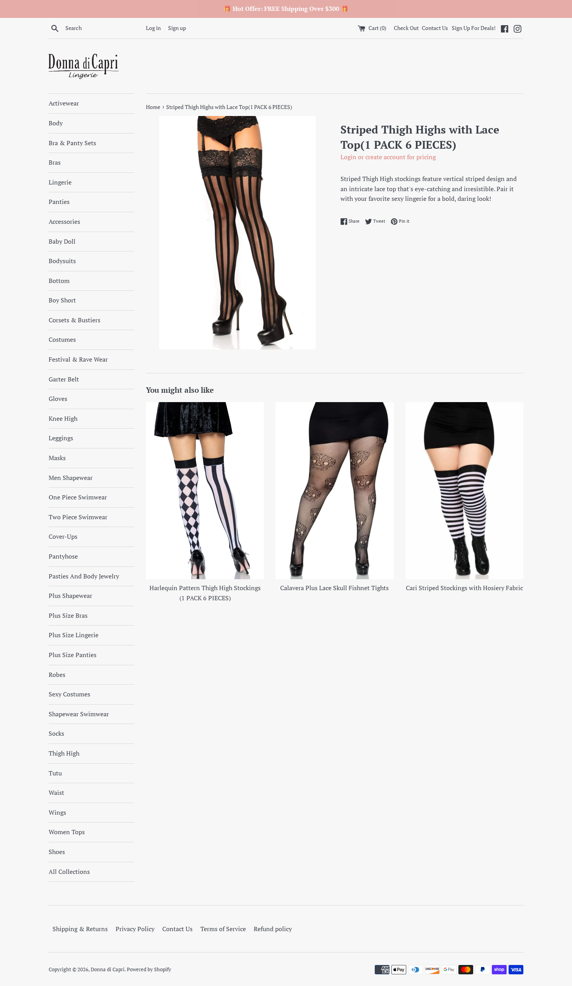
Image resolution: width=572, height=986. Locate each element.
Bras (55, 162)
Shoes (57, 851)
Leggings (61, 438)
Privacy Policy (135, 928)
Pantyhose (63, 556)
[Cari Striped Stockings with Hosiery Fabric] (464, 490)
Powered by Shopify (149, 969)
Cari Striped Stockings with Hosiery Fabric (464, 588)
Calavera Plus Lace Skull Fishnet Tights (334, 588)
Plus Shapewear (70, 595)
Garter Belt (64, 379)
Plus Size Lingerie (73, 635)
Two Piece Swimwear (78, 517)
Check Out (407, 28)
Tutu (55, 773)
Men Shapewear (71, 477)
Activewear (64, 103)
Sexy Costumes (69, 694)
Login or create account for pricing (388, 157)
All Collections (69, 871)
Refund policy (273, 928)
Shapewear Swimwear (79, 714)
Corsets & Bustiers (74, 320)
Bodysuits (62, 261)
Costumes (62, 339)
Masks (57, 457)
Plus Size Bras (68, 615)
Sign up (177, 28)
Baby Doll (62, 241)
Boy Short (62, 300)
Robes (57, 674)
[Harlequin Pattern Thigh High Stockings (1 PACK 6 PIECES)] (205, 490)
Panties (59, 201)
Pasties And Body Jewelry (84, 576)
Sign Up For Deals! (474, 28)
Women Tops (67, 832)
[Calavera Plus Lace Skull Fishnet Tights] (334, 490)
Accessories (64, 221)
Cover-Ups (63, 536)
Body (56, 123)
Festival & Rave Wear (78, 359)
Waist (56, 792)
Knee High (63, 418)
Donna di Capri (108, 969)
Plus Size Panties (73, 654)
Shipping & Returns (80, 928)
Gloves (58, 398)
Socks (56, 733)
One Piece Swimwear (78, 497)
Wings (57, 812)
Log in (153, 28)
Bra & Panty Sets (72, 143)
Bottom (59, 280)
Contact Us (435, 28)
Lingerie (60, 182)
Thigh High (64, 753)
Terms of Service (223, 928)
